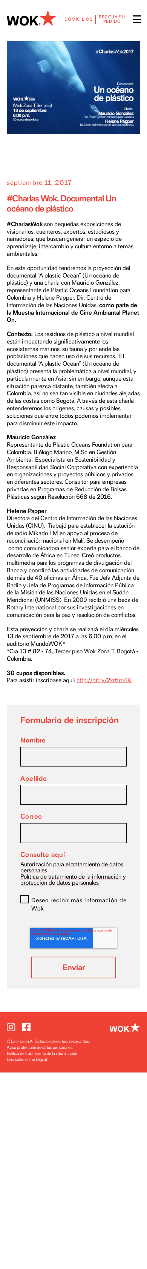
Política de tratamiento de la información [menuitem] (42, 1054)
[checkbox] (73, 906)
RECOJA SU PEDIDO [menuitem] (112, 19)
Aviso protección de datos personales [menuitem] (39, 1048)
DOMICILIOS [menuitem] (78, 19)
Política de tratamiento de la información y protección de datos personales (73, 880)
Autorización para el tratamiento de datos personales (71, 867)
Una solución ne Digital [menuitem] (27, 1060)
